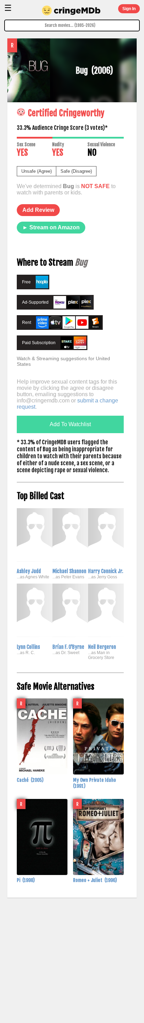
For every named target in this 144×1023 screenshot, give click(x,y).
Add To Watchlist (70, 424)
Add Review (38, 210)
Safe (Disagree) (76, 171)
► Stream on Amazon (51, 227)
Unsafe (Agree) (36, 171)
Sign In (129, 8)
